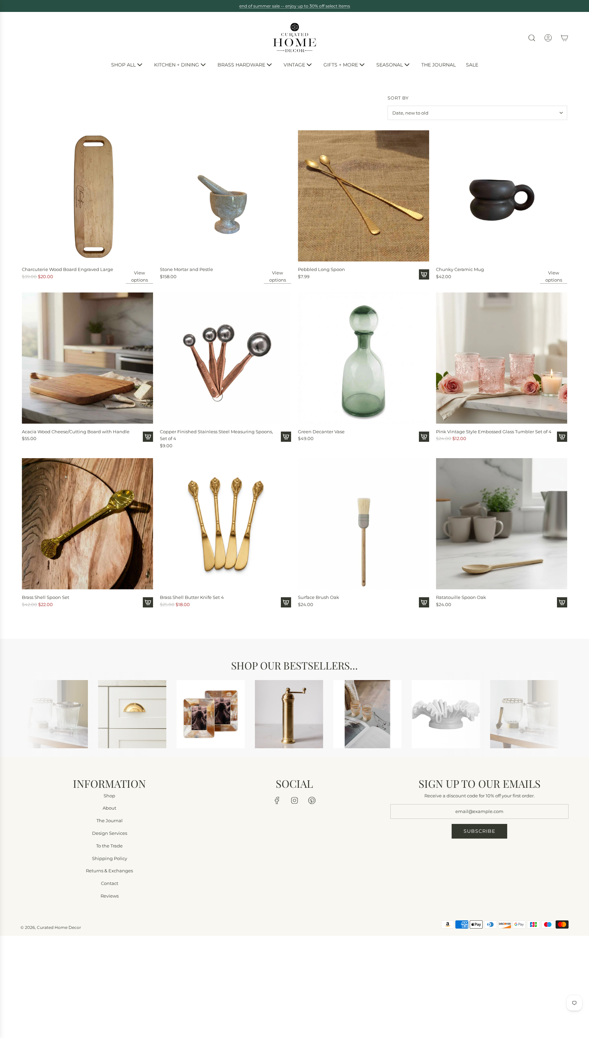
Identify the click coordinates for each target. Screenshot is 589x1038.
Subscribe (479, 831)
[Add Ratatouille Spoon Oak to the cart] (562, 602)
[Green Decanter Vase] (363, 358)
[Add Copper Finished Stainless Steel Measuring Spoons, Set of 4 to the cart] (286, 437)
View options (139, 276)
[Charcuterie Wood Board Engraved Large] (87, 195)
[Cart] (564, 38)
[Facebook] (277, 800)
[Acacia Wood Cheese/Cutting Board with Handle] (87, 358)
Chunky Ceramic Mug (460, 269)
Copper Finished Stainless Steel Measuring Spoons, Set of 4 (216, 435)
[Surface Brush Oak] (363, 523)
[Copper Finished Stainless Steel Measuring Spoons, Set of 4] (225, 358)
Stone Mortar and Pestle (186, 269)
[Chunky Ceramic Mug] (501, 195)
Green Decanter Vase (321, 431)
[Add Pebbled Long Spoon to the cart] (424, 274)
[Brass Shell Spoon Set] (87, 523)
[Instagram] (294, 800)
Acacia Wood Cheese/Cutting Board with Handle (76, 431)
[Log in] (548, 38)
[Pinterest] (312, 800)
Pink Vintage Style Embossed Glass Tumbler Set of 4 (494, 431)
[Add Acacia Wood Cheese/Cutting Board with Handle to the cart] (148, 437)
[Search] (532, 38)
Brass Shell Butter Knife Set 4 (192, 597)
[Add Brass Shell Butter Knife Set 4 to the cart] (286, 602)
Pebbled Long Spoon (321, 269)
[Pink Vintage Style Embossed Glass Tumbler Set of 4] (501, 358)
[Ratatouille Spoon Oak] (501, 523)
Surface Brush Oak (318, 597)
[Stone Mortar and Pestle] (225, 195)
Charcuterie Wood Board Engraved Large (67, 269)
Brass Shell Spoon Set (45, 597)
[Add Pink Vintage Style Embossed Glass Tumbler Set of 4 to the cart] (562, 437)
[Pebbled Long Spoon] (363, 195)
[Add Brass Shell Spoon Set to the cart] (148, 602)
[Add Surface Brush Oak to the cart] (424, 602)
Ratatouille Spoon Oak (461, 597)
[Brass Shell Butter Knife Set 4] (225, 523)
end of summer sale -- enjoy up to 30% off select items (294, 6)
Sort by (398, 98)
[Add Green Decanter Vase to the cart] (424, 437)
